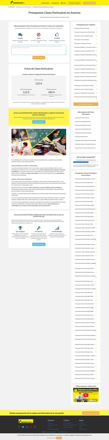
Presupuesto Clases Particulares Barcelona (85, 209)
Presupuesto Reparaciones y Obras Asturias (84, 32)
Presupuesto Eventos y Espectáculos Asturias (85, 76)
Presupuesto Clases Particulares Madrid (84, 303)
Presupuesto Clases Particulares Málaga (84, 307)
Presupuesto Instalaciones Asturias (82, 43)
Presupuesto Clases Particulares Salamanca (85, 335)
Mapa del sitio (82, 425)
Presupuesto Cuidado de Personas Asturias (84, 93)
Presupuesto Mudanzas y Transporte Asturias (85, 47)
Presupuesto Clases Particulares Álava (84, 182)
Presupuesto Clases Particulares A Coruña (85, 178)
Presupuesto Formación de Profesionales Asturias (86, 80)
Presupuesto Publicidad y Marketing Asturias (84, 69)
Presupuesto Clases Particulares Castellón (85, 231)
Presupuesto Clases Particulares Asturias (84, 85)
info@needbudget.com (50, 432)
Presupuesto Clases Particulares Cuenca (84, 248)
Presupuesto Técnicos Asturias (81, 39)
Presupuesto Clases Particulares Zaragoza (85, 378)
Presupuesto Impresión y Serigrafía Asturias (84, 51)
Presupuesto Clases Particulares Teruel (84, 359)
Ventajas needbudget (53, 429)
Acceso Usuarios (67, 423)
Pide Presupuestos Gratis (90, 413)
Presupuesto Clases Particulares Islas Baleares (86, 276)
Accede (64, 3)
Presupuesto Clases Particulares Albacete (85, 186)
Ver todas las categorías (86, 104)
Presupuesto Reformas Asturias (81, 28)
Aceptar (59, 438)
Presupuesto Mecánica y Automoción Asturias (85, 65)
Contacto (81, 423)
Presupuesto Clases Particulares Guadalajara (85, 263)
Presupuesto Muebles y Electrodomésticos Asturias (86, 60)
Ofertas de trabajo (52, 425)
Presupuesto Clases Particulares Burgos (84, 216)
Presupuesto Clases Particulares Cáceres (84, 220)
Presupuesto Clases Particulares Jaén (84, 281)
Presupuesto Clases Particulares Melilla (84, 311)
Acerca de (50, 423)
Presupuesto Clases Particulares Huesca (84, 272)
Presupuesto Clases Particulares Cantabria (85, 227)
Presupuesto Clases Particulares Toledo (84, 363)
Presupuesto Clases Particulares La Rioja (84, 285)
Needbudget (11, 7)
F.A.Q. (80, 427)
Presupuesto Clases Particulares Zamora (84, 374)
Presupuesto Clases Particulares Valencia (84, 367)
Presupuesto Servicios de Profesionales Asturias (85, 96)
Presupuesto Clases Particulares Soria (84, 352)
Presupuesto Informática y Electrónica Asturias (85, 72)
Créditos (50, 427)
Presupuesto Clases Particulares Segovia (84, 344)
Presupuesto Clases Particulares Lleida (84, 296)
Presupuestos (55, 3)
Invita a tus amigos (68, 427)
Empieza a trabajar (39, 244)
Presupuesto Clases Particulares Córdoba (84, 244)
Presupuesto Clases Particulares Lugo (84, 300)
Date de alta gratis (39, 122)
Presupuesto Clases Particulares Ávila (84, 201)
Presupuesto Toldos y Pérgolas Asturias (83, 35)
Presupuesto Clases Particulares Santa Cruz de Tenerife (86, 339)
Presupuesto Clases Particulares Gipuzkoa (85, 251)
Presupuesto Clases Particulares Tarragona (85, 355)
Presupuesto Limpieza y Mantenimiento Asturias (85, 54)
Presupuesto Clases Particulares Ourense (85, 322)
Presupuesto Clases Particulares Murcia (84, 315)
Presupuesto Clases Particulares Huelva (84, 268)
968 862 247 (63, 432)
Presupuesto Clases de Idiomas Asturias (83, 89)
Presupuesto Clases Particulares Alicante (84, 190)
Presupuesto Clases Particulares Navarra (84, 318)
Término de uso (83, 429)
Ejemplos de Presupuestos (70, 425)
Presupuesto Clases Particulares (23, 7)
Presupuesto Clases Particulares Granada (84, 259)
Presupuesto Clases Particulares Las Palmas (85, 288)
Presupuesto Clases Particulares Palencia (84, 326)
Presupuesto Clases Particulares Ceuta (84, 235)
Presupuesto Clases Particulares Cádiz (84, 224)
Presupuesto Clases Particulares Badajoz (84, 205)
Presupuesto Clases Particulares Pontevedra (85, 330)
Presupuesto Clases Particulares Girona (84, 255)
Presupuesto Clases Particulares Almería (84, 194)
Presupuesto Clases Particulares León (84, 292)
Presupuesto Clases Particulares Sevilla (84, 348)
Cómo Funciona (45, 3)
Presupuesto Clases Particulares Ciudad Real (85, 239)
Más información (51, 438)
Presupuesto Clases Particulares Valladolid (85, 370)
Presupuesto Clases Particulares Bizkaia (84, 212)
